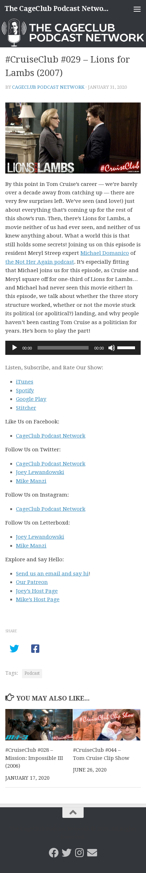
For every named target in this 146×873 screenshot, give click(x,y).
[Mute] (111, 347)
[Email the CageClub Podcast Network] (92, 853)
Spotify (25, 390)
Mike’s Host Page (38, 599)
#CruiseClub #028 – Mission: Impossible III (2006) (34, 758)
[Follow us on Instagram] (79, 853)
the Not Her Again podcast (39, 262)
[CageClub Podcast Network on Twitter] (67, 853)
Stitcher (26, 408)
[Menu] (137, 9)
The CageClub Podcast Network (57, 9)
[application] (73, 348)
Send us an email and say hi (52, 573)
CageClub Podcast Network (48, 87)
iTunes (24, 382)
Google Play (31, 399)
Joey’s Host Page (37, 591)
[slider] (127, 347)
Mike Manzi (31, 481)
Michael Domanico (104, 253)
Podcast (32, 673)
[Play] (14, 347)
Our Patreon (32, 582)
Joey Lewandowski (40, 472)
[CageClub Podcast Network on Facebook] (54, 853)
